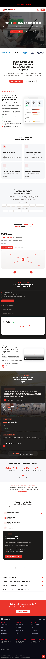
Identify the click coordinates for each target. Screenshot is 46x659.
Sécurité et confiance (22, 491)
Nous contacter (33, 632)
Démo (43, 9)
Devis (38, 9)
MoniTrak (3, 632)
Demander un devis (18, 247)
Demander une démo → (23, 6)
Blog (17, 632)
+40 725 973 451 (4, 652)
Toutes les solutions (4, 624)
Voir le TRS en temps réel (8, 300)
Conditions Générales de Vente (6, 657)
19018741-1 (23, 655)
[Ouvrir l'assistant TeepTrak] (43, 656)
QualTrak (2, 627)
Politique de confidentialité (16, 657)
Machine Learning (4, 633)
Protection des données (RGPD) (26, 657)
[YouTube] (40, 619)
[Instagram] (44, 619)
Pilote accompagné (30, 31)
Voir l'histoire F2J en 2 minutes (11, 446)
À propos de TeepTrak (35, 624)
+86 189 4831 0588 (34, 645)
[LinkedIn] (38, 619)
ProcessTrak (3, 630)
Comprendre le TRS (19, 624)
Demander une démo (16, 31)
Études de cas (18, 627)
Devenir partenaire (34, 630)
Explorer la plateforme (16, 81)
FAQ (17, 633)
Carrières (32, 627)
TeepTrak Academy (19, 630)
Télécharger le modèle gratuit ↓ (13, 556)
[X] (42, 619)
